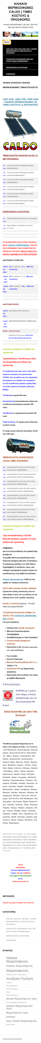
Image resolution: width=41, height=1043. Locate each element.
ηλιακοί (8, 992)
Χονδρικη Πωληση (14, 848)
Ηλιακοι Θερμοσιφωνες (17, 959)
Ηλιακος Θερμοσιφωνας (19, 965)
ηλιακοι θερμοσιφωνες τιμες (22, 837)
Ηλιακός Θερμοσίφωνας (13, 579)
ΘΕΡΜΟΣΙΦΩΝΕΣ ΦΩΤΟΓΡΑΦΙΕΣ (17, 67)
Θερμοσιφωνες (31, 842)
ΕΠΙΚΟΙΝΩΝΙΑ (10, 74)
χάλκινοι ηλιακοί (10, 1024)
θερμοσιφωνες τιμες (9, 845)
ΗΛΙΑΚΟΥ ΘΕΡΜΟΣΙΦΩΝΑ (18, 245)
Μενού (6, 42)
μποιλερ (19, 845)
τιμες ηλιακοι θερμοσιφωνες (21, 1020)
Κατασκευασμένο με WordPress (12, 1039)
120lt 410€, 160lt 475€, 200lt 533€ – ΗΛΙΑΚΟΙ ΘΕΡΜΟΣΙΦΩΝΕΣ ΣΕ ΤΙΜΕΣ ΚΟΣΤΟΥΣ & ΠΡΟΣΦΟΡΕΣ (21, 51)
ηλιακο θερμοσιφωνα (12, 995)
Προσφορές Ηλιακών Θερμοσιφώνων (16, 974)
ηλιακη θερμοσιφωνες (12, 989)
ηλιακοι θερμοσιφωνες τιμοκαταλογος (16, 1002)
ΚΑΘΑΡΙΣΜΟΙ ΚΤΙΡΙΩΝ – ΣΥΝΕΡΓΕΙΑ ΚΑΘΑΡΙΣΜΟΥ (19, 828)
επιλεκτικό (9, 982)
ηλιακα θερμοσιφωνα (12, 985)
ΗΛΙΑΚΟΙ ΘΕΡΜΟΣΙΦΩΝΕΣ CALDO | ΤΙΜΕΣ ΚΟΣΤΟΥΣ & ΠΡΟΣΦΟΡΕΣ (20, 11)
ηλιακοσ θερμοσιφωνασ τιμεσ (15, 842)
